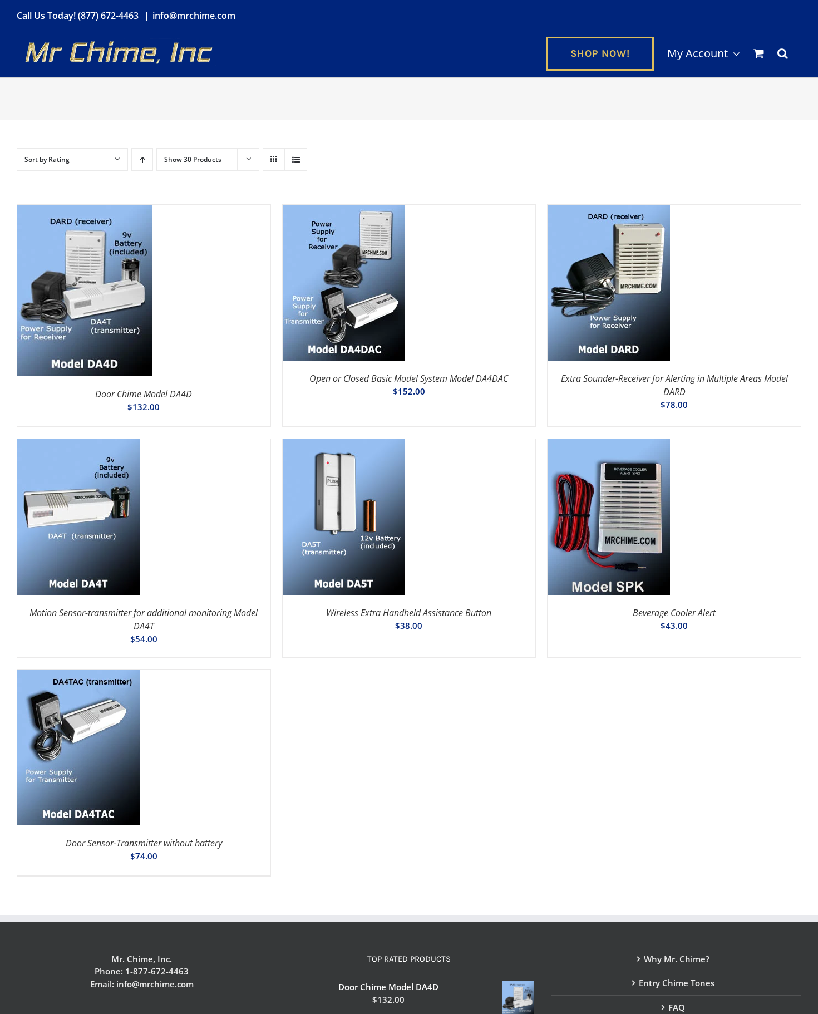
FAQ (676, 1007)
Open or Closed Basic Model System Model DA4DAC (408, 378)
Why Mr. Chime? (676, 958)
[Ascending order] (142, 159)
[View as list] (296, 159)
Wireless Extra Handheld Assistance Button (408, 613)
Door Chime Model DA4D (143, 394)
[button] (782, 53)
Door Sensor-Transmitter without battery (144, 843)
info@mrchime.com (193, 15)
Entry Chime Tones (676, 982)
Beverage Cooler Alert (674, 613)
